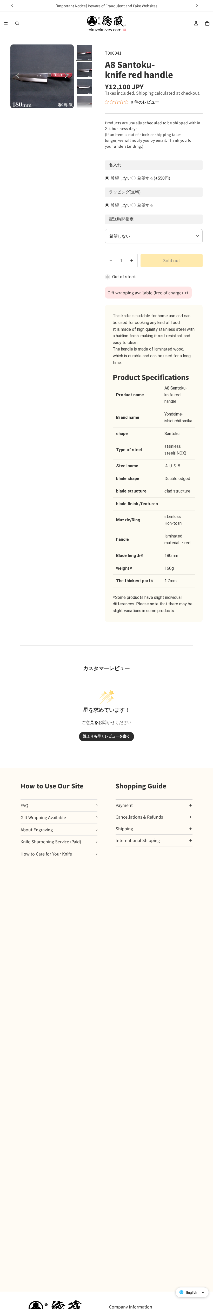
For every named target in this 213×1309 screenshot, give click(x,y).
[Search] (17, 23)
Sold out (171, 260)
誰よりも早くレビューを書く (106, 736)
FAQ (24, 805)
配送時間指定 (121, 219)
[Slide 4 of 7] (84, 103)
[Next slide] (197, 5)
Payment (124, 805)
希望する (145, 205)
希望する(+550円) (153, 178)
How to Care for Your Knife (46, 854)
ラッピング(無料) (125, 192)
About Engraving (37, 829)
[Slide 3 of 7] (84, 86)
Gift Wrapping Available (43, 817)
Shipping (124, 828)
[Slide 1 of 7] (84, 52)
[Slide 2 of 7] (84, 69)
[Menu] (6, 23)
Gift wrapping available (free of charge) (146, 292)
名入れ (115, 165)
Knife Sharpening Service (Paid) (51, 841)
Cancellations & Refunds (139, 817)
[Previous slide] (12, 5)
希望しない (121, 178)
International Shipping (138, 840)
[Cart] (207, 23)
